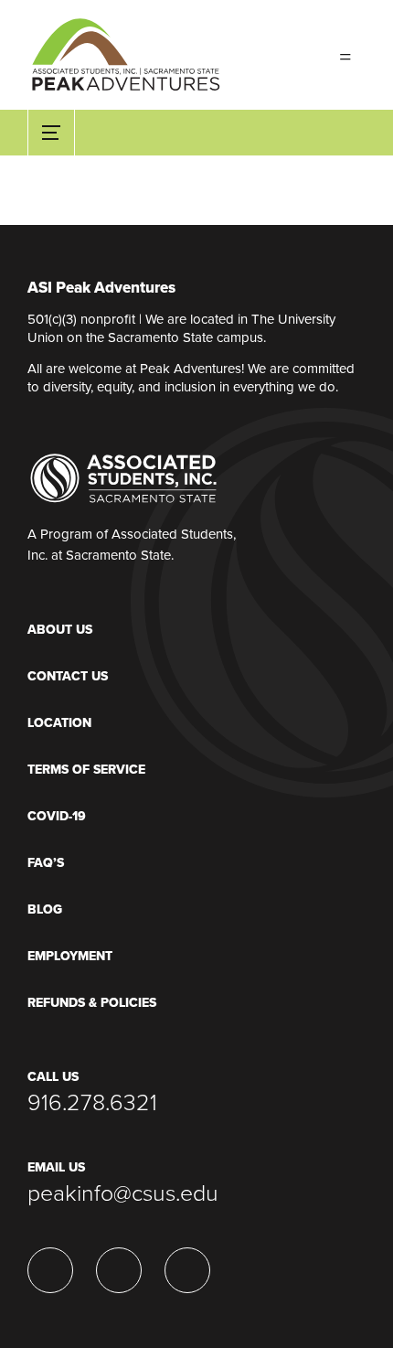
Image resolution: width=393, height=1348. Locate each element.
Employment (69, 956)
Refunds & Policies (91, 1003)
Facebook (119, 1270)
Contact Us (67, 676)
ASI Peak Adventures (101, 288)
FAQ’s (45, 863)
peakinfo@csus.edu (122, 1193)
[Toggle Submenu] (51, 132)
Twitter (50, 1270)
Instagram (187, 1270)
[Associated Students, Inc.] (123, 477)
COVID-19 (56, 816)
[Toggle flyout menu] (345, 55)
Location (59, 723)
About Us (59, 629)
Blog (44, 909)
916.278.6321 (92, 1103)
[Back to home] (125, 46)
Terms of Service (86, 769)
